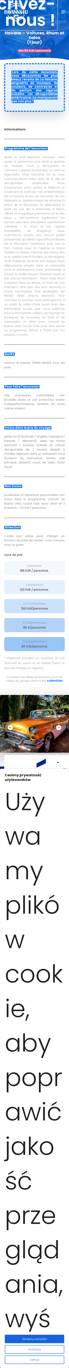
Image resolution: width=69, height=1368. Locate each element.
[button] (63, 12)
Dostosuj (35, 1349)
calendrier (55, 681)
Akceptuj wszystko (34, 1339)
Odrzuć (34, 1360)
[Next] (58, 727)
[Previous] (10, 727)
